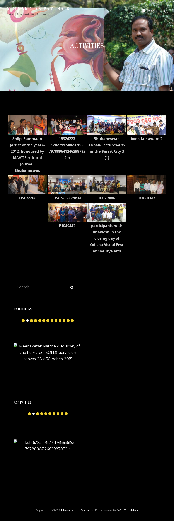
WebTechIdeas (128, 510)
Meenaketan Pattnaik (38, 8)
